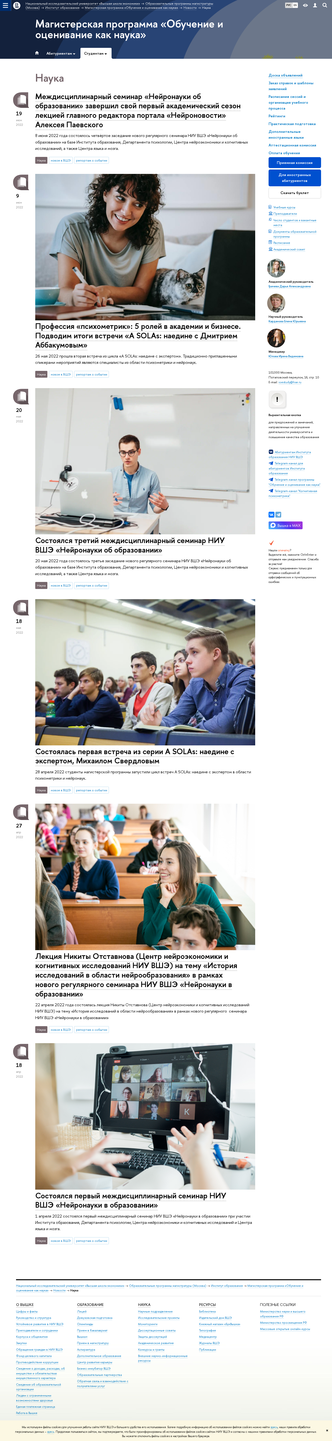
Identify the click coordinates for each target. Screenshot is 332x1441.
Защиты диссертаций (152, 1337)
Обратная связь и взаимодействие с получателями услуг (102, 1383)
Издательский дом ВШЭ (215, 1318)
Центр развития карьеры (94, 1362)
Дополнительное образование (99, 1356)
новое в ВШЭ (61, 160)
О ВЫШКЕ (25, 1304)
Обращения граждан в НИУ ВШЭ (39, 1349)
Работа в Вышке (26, 1413)
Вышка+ (82, 1337)
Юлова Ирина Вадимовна (286, 356)
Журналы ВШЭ (209, 1343)
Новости (59, 1290)
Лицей (82, 1311)
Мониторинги (147, 1324)
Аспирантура (86, 1349)
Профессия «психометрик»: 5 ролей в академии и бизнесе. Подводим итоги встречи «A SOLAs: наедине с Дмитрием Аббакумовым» (138, 335)
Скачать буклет (294, 192)
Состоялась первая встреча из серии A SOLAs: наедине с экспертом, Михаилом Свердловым (134, 756)
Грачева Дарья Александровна (290, 286)
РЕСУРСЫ (207, 1304)
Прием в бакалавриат (92, 1330)
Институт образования (227, 1286)
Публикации (207, 1349)
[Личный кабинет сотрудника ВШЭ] (315, 5)
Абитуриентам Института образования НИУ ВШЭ (290, 454)
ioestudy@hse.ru (290, 382)
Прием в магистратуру (93, 1343)
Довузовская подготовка (94, 1318)
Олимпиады (85, 1324)
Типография (207, 1330)
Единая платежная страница (35, 1407)
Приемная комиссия (295, 162)
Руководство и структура (33, 1318)
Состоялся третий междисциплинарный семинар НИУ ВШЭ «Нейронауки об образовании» (130, 545)
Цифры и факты (27, 1311)
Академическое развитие (156, 1343)
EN (295, 5)
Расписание (281, 242)
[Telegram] (278, 515)
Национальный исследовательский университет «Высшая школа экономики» (70, 1286)
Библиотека (207, 1311)
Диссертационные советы (157, 1330)
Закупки (21, 1343)
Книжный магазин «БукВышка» (219, 1324)
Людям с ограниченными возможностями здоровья (34, 1397)
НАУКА (144, 1304)
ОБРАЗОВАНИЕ (90, 1304)
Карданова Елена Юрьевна (287, 321)
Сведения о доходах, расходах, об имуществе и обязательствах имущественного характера (40, 1373)
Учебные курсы (284, 207)
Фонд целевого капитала (34, 1356)
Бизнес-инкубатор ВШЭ (94, 1368)
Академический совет (289, 249)
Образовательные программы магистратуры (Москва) (167, 1286)
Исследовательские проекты (159, 1318)
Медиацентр (208, 1337)
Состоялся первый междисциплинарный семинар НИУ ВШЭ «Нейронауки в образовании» (130, 1200)
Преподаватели (285, 213)
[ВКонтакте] (271, 515)
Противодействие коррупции (37, 1362)
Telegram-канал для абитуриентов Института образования (287, 468)
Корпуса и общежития (32, 1337)
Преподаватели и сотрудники (37, 1330)
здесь (274, 1427)
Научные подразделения (155, 1311)
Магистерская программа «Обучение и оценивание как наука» (129, 29)
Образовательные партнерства (99, 1375)
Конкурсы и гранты (151, 1349)
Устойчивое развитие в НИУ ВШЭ (39, 1324)
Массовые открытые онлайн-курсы (285, 1329)
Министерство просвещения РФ (283, 1323)
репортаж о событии (91, 160)
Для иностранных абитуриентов (295, 177)
